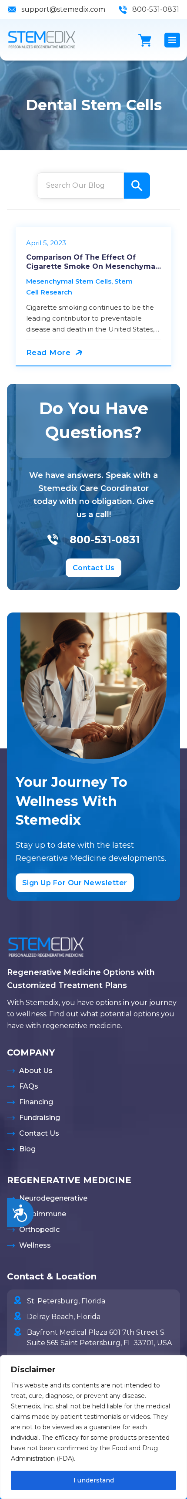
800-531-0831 (155, 9)
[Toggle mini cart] (144, 40)
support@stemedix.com (63, 9)
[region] (93, 1427)
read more (48, 352)
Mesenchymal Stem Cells (68, 281)
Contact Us (94, 568)
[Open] (172, 40)
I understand (93, 1480)
